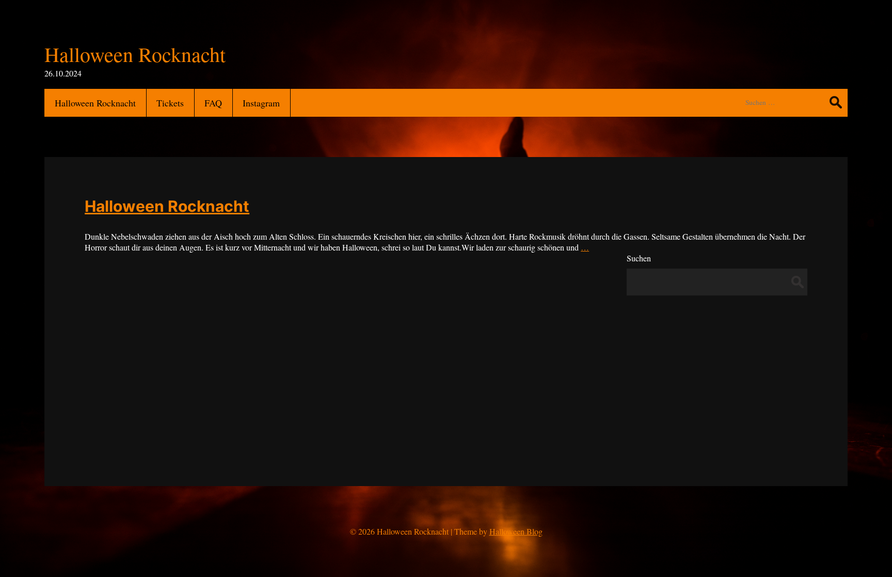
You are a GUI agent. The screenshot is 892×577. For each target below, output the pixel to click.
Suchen (639, 258)
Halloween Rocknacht (167, 206)
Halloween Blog (516, 531)
